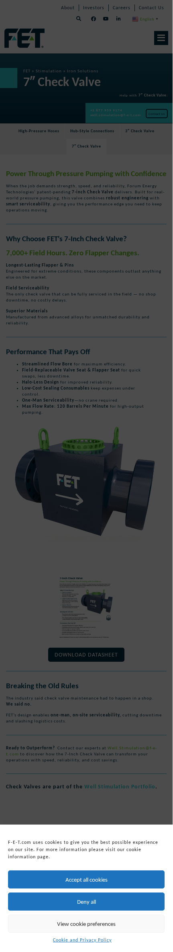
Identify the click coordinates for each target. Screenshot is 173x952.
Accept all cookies (86, 879)
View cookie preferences (86, 923)
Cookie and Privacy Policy (82, 940)
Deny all (86, 901)
